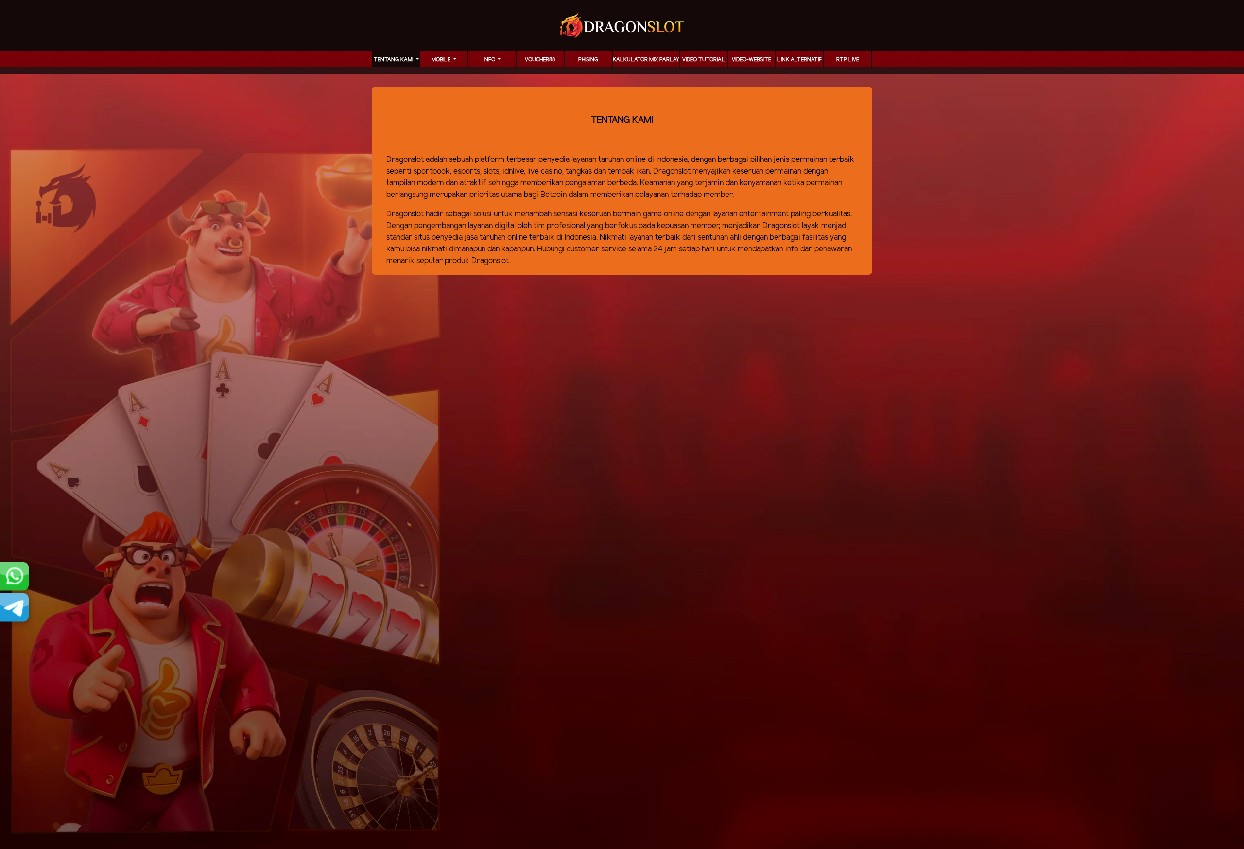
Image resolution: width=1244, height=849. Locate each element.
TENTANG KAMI (394, 59)
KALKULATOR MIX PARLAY (646, 59)
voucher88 (540, 59)
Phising (588, 59)
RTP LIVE (847, 59)
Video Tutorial (703, 59)
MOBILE (442, 59)
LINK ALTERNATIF (800, 59)
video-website (751, 59)
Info (490, 59)
